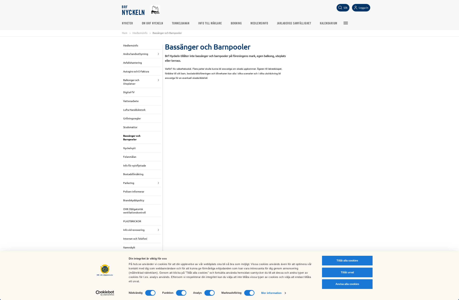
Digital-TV (128, 92)
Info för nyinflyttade (134, 165)
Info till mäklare (210, 23)
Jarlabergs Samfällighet (294, 23)
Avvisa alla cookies (347, 283)
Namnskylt (129, 247)
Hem (124, 32)
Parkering (128, 182)
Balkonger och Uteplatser (131, 81)
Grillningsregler (132, 118)
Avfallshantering (132, 62)
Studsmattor (130, 127)
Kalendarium (328, 23)
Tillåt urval (347, 272)
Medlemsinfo (259, 23)
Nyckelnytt (129, 148)
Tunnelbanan (181, 23)
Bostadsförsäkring (133, 174)
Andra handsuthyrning (135, 53)
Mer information (271, 292)
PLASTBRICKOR (132, 221)
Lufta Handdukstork (134, 109)
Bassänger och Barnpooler (131, 137)
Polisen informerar (133, 191)
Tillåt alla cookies (347, 260)
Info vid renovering (134, 229)
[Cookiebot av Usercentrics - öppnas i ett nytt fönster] (105, 293)
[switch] (181, 293)
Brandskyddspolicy (133, 200)
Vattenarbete (131, 101)
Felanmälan (129, 156)
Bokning (236, 23)
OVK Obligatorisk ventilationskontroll (134, 210)
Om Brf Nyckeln (152, 23)
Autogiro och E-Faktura (136, 71)
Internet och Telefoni (135, 238)
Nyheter (127, 23)
